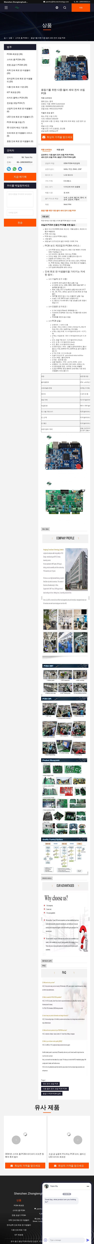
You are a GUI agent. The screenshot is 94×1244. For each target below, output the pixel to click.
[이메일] (20, 168)
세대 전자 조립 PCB (50, 1084)
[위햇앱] (14, 168)
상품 (10, 38)
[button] (16, 1140)
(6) (19, 109)
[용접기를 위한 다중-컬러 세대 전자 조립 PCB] (71, 67)
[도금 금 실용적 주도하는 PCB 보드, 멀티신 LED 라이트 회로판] (69, 1134)
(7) (16, 103)
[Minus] (87, 1186)
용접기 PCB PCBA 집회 (52, 1094)
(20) (17, 65)
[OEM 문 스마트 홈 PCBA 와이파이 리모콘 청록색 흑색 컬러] (25, 1134)
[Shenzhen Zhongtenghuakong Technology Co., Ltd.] (17, 8)
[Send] (88, 1240)
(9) (19, 134)
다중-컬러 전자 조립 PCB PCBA (55, 1089)
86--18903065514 (83, 2)
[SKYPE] (8, 168)
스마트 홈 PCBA (21, 38)
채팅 (81, 8)
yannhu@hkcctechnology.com (57, 2)
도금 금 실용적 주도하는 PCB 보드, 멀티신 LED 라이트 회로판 (67, 1155)
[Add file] (45, 1240)
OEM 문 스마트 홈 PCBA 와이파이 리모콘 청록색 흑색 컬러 (24, 1155)
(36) (15, 54)
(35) (16, 60)
